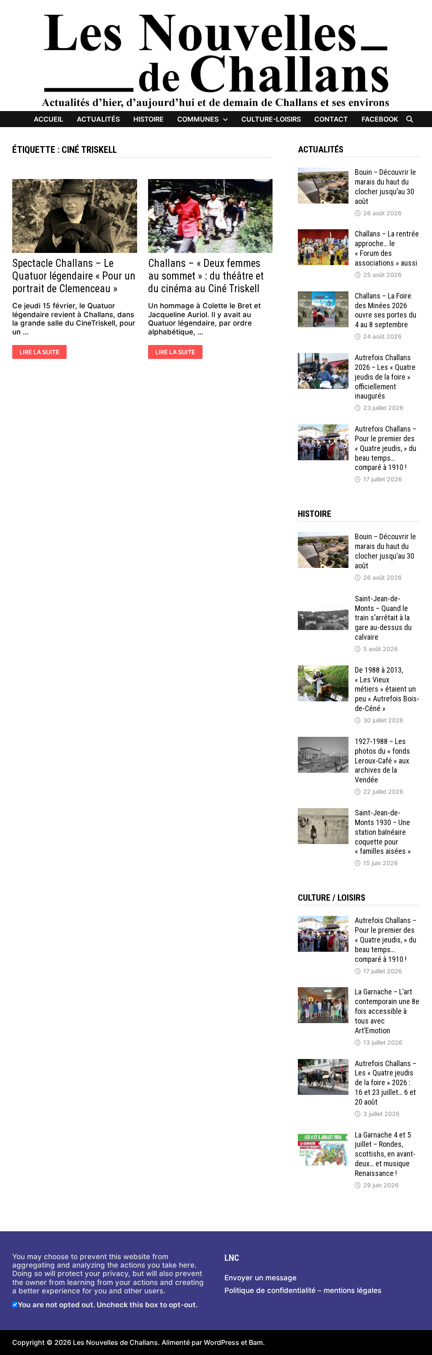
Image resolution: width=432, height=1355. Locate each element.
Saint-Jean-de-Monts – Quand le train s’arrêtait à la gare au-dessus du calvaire (383, 617)
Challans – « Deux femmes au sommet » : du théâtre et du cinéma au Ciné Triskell (206, 276)
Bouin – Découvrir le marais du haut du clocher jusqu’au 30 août (385, 187)
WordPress (221, 1342)
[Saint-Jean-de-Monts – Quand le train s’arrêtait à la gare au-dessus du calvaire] (323, 598)
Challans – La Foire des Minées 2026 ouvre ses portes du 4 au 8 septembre (385, 310)
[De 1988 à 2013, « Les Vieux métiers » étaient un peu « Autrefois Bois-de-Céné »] (323, 669)
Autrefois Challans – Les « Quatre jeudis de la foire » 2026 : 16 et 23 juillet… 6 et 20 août (385, 1082)
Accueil (48, 119)
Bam (256, 1342)
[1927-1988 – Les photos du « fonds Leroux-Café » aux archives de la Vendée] (323, 741)
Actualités (98, 119)
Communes (198, 119)
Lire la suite (43, 352)
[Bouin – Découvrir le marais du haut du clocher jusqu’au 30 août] (323, 172)
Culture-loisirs (271, 119)
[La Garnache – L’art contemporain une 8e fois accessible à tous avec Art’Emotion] (323, 991)
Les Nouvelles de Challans (115, 1342)
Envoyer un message (260, 1278)
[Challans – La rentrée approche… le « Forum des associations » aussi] (323, 233)
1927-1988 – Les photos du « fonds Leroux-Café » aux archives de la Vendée (382, 760)
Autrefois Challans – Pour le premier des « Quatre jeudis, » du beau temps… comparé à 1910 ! (385, 448)
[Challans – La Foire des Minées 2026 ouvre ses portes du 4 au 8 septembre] (323, 295)
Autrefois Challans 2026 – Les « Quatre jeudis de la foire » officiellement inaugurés (385, 376)
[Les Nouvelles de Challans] (216, 60)
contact (331, 119)
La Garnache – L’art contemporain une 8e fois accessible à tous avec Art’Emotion (387, 1011)
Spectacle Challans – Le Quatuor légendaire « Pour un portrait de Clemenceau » (73, 276)
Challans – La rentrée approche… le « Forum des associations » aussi (387, 248)
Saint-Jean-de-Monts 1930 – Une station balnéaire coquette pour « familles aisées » (383, 831)
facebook (380, 119)
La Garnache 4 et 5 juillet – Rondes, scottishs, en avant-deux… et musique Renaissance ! (385, 1154)
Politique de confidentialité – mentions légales (302, 1290)
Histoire (148, 119)
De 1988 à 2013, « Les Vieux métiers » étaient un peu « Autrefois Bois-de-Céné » (387, 689)
